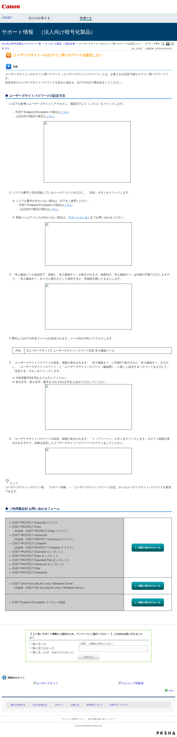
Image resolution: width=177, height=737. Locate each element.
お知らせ (75, 705)
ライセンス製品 (53, 43)
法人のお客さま (39, 18)
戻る (7, 48)
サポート (59, 705)
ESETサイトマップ (119, 705)
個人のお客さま (18, 705)
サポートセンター (79, 217)
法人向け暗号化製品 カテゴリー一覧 (21, 43)
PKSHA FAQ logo (166, 733)
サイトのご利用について (73, 719)
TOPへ (172, 691)
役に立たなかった (43, 648)
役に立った (39, 644)
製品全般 (70, 43)
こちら (64, 112)
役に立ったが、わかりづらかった (53, 652)
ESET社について (95, 705)
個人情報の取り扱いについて (101, 719)
